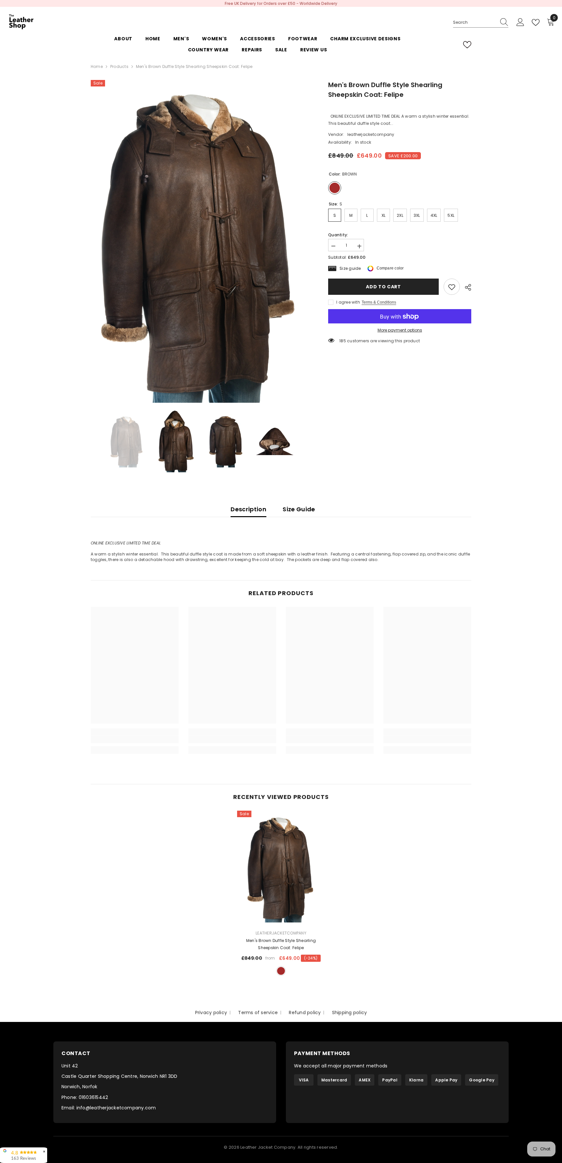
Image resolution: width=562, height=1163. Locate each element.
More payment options (400, 330)
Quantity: (338, 235)
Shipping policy (349, 1012)
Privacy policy (211, 1012)
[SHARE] (465, 287)
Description (248, 509)
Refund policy (305, 1012)
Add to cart (383, 287)
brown (281, 971)
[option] (281, 3)
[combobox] (474, 22)
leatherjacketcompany (371, 134)
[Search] (480, 23)
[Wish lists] (467, 45)
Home (97, 66)
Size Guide (299, 509)
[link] (452, 287)
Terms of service (258, 1012)
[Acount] (520, 22)
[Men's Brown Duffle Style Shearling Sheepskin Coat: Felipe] (281, 868)
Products (119, 66)
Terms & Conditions (379, 302)
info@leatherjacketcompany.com (116, 1107)
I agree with (348, 302)
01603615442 (93, 1097)
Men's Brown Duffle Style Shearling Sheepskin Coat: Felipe (281, 944)
